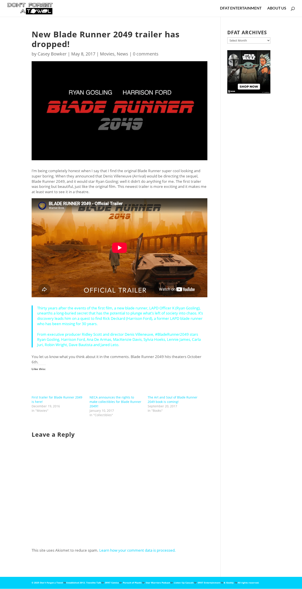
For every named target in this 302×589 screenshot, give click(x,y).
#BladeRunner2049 (172, 334)
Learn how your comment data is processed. (137, 550)
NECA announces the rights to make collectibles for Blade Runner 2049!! (115, 401)
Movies (107, 54)
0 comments (146, 54)
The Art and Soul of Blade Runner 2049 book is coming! (172, 399)
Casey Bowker (52, 54)
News (122, 54)
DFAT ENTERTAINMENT (241, 8)
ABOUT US (276, 8)
